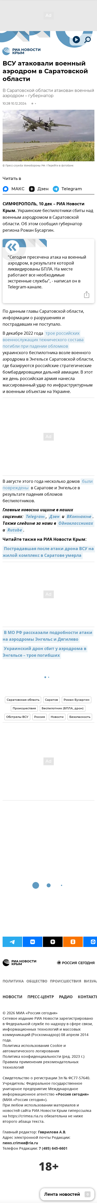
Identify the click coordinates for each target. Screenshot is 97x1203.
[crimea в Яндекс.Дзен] (53, 942)
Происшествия (24, 708)
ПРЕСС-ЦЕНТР (40, 998)
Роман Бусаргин (76, 700)
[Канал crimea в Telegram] (12, 942)
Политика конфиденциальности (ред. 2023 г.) (43, 1057)
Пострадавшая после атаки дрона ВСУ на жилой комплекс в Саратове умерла (49, 552)
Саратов (51, 700)
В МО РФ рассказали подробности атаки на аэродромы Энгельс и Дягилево (48, 636)
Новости (57, 717)
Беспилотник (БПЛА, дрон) (63, 708)
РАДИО (66, 998)
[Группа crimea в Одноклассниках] (73, 942)
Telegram (35, 517)
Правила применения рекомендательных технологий (41, 1065)
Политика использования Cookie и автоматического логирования (34, 1048)
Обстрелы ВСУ (17, 717)
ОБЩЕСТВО (36, 982)
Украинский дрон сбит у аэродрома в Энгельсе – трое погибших (45, 652)
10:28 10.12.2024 (14, 103)
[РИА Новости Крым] (21, 51)
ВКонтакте (79, 517)
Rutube (15, 530)
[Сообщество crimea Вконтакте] (32, 942)
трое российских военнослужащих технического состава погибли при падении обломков (44, 339)
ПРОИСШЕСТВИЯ (65, 982)
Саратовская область (23, 700)
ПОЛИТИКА (13, 982)
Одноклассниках (75, 523)
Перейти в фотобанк (60, 165)
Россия (39, 717)
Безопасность (79, 717)
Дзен (54, 517)
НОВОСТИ (12, 998)
